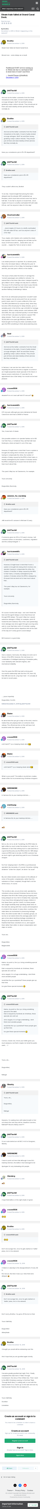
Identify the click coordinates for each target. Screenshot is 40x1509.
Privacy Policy (20, 1490)
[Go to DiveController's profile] (4, 216)
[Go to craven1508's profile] (4, 390)
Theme (9, 1490)
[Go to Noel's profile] (4, 335)
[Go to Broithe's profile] (4, 42)
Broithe (6, 29)
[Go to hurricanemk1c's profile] (4, 256)
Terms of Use (6, 1506)
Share (10, 1468)
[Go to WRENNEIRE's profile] (4, 789)
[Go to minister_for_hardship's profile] (4, 497)
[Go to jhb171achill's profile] (4, 92)
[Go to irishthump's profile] (4, 806)
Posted (15, 43)
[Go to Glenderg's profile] (4, 1177)
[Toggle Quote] (5, 127)
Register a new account (20, 1441)
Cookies (30, 1490)
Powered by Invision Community (20, 1497)
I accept (33, 1505)
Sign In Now (20, 1455)
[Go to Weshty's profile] (4, 1086)
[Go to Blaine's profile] (4, 715)
